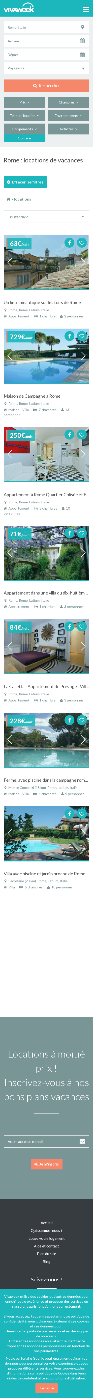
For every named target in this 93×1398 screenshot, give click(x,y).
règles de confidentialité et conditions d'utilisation (46, 1378)
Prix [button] (23, 102)
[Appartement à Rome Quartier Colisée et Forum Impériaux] (46, 454)
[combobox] (46, 68)
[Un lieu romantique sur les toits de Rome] (46, 262)
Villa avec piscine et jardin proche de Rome (44, 873)
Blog (47, 1261)
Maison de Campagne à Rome (32, 396)
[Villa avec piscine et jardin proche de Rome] (46, 833)
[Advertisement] (46, 955)
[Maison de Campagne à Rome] (46, 356)
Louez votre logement (47, 1238)
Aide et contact (46, 1246)
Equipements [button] (23, 129)
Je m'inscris (48, 1164)
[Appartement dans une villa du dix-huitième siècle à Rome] (46, 553)
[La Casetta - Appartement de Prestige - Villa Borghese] (46, 646)
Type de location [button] (23, 115)
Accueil (47, 1222)
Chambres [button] (67, 102)
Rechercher (48, 85)
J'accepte (46, 1388)
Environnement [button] (67, 115)
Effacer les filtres (26, 182)
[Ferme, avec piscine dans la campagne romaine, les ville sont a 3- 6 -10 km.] (46, 740)
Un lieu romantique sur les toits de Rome (42, 302)
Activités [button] (67, 129)
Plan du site (46, 1253)
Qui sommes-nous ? (46, 1230)
